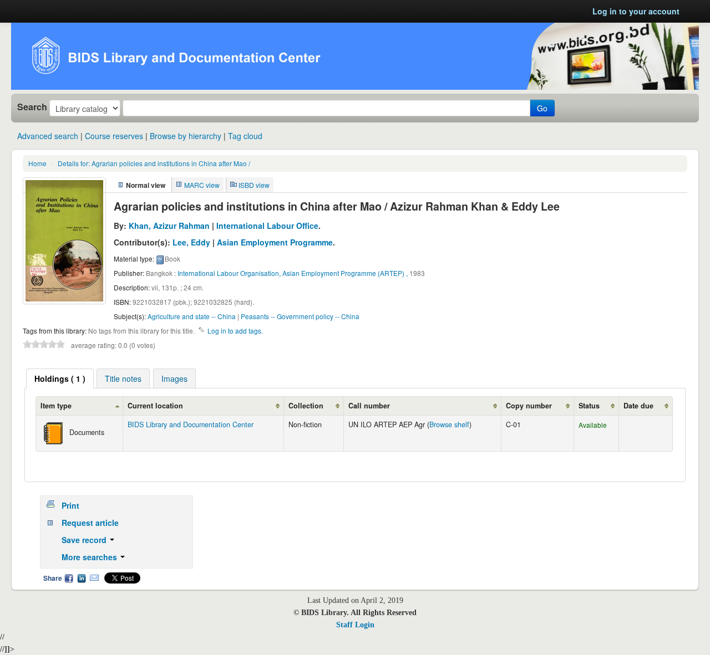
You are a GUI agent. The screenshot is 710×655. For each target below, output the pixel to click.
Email (94, 578)
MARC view (202, 185)
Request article (90, 522)
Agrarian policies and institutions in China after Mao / (154, 163)
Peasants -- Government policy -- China (300, 316)
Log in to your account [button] (635, 11)
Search (32, 106)
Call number (369, 406)
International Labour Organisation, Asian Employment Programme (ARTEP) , (293, 273)
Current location (155, 406)
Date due (638, 406)
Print (70, 505)
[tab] (60, 378)
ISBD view (254, 185)
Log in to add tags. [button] (235, 330)
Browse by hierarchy (185, 135)
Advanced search (47, 135)
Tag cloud (245, 135)
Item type (56, 406)
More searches (90, 556)
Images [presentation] (174, 378)
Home (37, 163)
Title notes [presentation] (123, 378)
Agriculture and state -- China (192, 316)
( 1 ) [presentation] (59, 378)
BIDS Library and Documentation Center (190, 424)
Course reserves (114, 135)
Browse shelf (449, 424)
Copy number (529, 406)
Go (542, 108)
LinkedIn (81, 578)
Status (589, 406)
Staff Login (355, 625)
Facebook (68, 578)
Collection (305, 406)
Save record (85, 539)
